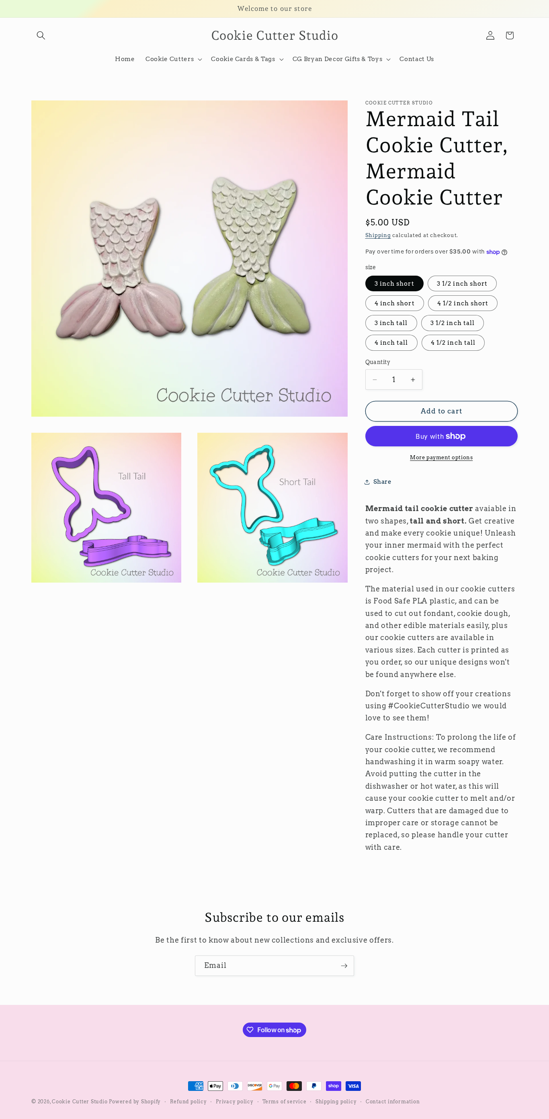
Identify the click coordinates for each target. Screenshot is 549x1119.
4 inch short (395, 303)
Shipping (378, 235)
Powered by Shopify (135, 1102)
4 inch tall (391, 343)
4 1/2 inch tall (453, 343)
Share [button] (382, 482)
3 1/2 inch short (462, 283)
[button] (41, 35)
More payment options (441, 457)
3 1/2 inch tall (452, 323)
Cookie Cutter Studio (79, 1102)
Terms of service (284, 1102)
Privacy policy (235, 1102)
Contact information (393, 1102)
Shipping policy (336, 1102)
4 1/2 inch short (463, 303)
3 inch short (394, 283)
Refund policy (188, 1102)
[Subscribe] (344, 965)
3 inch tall (391, 323)
